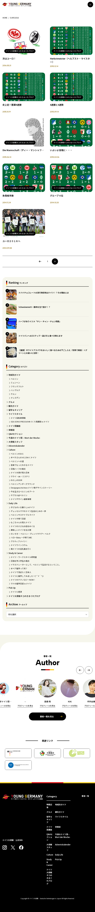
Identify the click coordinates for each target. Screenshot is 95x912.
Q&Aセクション (16, 433)
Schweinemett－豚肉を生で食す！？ (34, 307)
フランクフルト (17, 386)
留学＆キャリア (15, 409)
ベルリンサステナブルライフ (23, 514)
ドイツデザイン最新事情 (21, 499)
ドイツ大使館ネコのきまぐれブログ (24, 596)
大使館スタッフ (15, 441)
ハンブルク (15, 390)
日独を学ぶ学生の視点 (20, 561)
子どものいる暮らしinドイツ (23, 507)
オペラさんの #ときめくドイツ (23, 457)
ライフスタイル (15, 413)
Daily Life (13, 503)
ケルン (13, 394)
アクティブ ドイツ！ (19, 541)
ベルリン (14, 379)
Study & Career (16, 553)
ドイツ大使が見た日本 (20, 472)
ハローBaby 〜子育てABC (21, 537)
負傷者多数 (8, 195)
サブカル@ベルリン (19, 495)
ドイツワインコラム (19, 545)
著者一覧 (85, 796)
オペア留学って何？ (19, 568)
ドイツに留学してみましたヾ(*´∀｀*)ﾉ (27, 576)
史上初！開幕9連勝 (12, 104)
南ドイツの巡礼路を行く (21, 549)
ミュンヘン (15, 382)
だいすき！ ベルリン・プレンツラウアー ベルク (30, 533)
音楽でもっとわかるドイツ (22, 465)
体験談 (11, 429)
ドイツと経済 (16, 591)
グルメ (11, 401)
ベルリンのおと (17, 453)
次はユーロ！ (9, 58)
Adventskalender (17, 445)
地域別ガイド (14, 374)
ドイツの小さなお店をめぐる (23, 526)
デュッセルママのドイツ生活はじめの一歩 (28, 511)
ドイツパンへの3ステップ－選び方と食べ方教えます (40, 335)
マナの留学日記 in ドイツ (21, 583)
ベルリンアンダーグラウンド (23, 484)
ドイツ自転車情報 (18, 418)
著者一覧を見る (47, 716)
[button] (80, 670)
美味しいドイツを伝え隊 (21, 530)
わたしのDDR (16, 480)
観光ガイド (13, 405)
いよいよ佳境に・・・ (61, 150)
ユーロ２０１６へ (11, 241)
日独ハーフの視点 (18, 469)
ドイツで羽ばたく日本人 (21, 572)
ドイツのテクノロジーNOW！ (23, 579)
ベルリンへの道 (17, 461)
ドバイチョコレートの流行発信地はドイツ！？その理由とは (44, 292)
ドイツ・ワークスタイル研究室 (24, 557)
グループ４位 (56, 195)
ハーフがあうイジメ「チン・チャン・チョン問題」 (40, 321)
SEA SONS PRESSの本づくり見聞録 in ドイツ (30, 421)
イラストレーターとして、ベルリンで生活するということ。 (36, 564)
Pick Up (12, 587)
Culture (12, 449)
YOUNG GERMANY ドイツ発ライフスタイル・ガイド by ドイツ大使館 (22, 797)
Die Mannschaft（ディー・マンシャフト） (24, 150)
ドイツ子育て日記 (18, 518)
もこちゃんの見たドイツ (21, 522)
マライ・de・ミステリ (20, 476)
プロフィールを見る (25, 705)
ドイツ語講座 (14, 425)
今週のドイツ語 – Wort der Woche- (24, 437)
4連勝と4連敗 (57, 104)
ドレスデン (15, 397)
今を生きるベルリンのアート (23, 491)
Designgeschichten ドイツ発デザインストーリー (31, 487)
